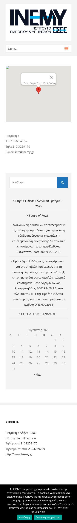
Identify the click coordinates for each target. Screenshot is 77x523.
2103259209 (36, 449)
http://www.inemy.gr (19, 454)
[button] (38, 90)
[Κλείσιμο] (51, 77)
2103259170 (29, 443)
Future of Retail (39, 215)
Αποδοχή (24, 517)
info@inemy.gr (24, 152)
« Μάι (37, 374)
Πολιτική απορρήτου (48, 517)
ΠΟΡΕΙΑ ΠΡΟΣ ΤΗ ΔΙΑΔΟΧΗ (38, 314)
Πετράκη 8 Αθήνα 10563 (21, 433)
